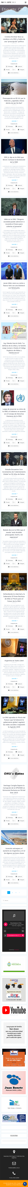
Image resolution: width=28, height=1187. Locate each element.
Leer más (14, 61)
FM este (8, 2)
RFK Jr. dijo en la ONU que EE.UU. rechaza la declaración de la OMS (14, 159)
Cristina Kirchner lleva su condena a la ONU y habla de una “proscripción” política (14, 39)
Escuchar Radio (14, 1135)
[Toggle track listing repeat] (5, 931)
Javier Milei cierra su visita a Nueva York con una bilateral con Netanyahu (14, 285)
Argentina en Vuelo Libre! (14, 661)
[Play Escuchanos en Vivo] (5, 924)
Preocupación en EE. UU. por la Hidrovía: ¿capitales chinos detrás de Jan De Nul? (14, 100)
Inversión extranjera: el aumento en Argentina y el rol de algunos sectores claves (14, 850)
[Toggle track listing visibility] (23, 931)
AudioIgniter (16, 949)
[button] (22, 935)
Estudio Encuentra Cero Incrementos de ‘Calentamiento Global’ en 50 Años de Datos (14, 471)
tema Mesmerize (18, 1184)
